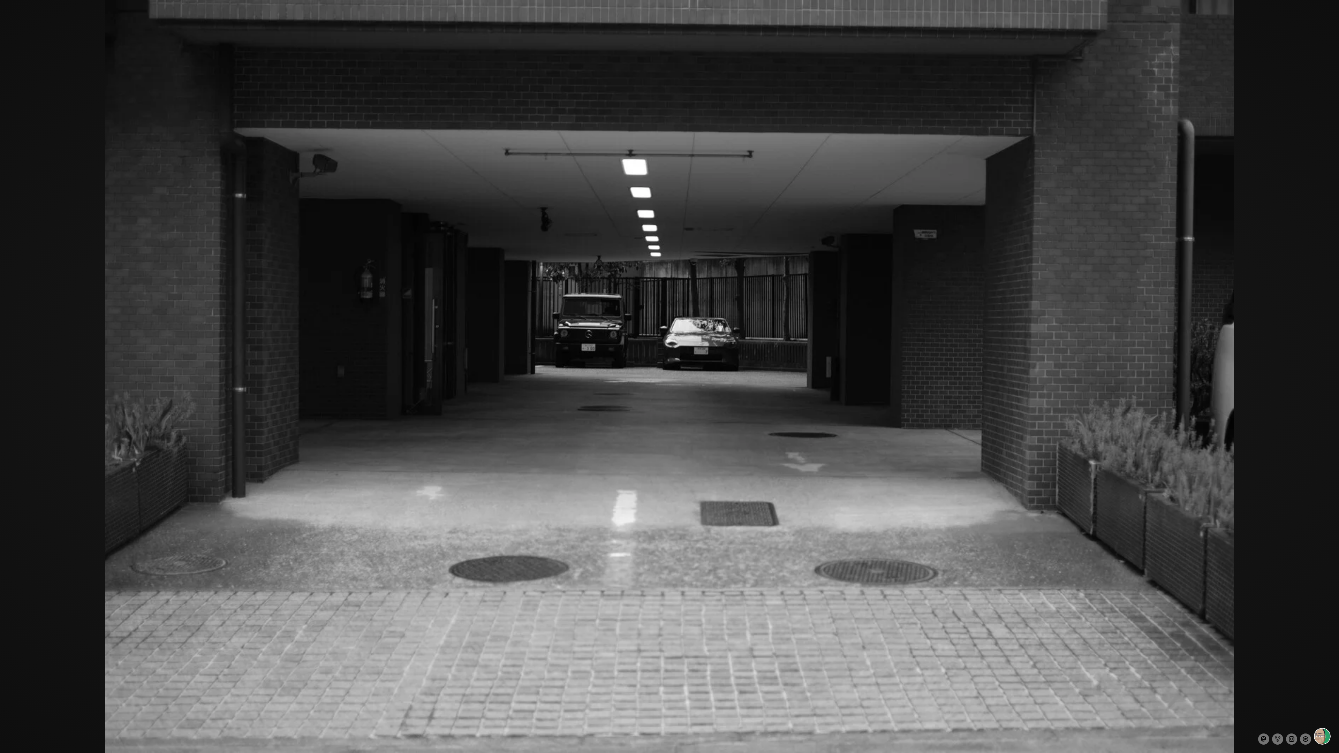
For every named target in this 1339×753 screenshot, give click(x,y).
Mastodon (1263, 739)
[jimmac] (1322, 736)
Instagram (1291, 739)
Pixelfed (1305, 739)
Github (1277, 739)
